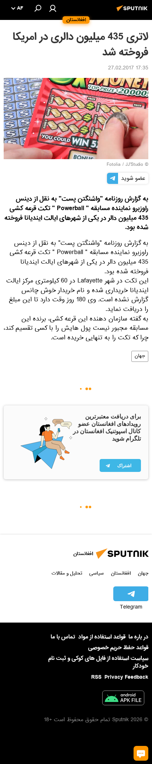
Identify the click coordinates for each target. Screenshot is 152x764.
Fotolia (114, 165)
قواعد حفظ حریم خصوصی (118, 648)
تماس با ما (63, 637)
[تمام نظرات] (141, 753)
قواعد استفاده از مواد (101, 637)
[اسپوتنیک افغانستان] (133, 12)
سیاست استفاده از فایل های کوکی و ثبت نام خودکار (98, 662)
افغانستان (121, 573)
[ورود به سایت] (52, 8)
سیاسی (96, 573)
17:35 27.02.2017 (128, 69)
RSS (96, 677)
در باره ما (138, 637)
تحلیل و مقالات (67, 573)
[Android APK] (123, 699)
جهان (140, 356)
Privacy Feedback (126, 677)
